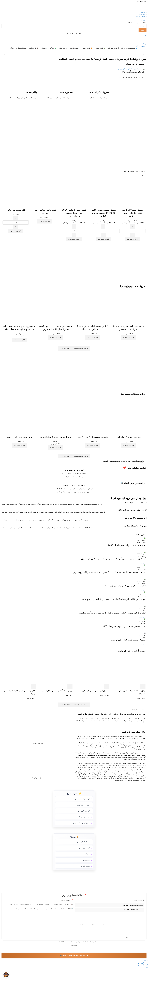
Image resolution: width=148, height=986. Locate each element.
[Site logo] (136, 6)
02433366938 (134, 905)
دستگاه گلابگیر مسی (83, 842)
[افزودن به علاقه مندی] (10, 205)
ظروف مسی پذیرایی (83, 805)
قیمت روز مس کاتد (84, 817)
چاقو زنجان (31, 92)
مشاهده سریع (15, 205)
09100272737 (134, 909)
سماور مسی (66, 92)
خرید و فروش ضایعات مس (81, 823)
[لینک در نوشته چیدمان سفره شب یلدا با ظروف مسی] (74, 592)
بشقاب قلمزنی (85, 866)
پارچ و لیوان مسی (84, 848)
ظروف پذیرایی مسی (98, 92)
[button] (143, 54)
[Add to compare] (21, 205)
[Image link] (74, 136)
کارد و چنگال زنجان (84, 811)
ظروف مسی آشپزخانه (133, 71)
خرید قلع (87, 854)
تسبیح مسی (86, 860)
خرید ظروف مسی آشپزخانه (81, 799)
